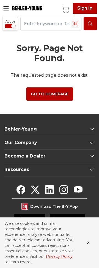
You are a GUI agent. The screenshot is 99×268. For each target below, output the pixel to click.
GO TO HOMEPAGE (49, 94)
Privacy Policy (59, 256)
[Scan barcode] (75, 23)
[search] (90, 23)
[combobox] (50, 23)
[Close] (88, 242)
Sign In (84, 8)
